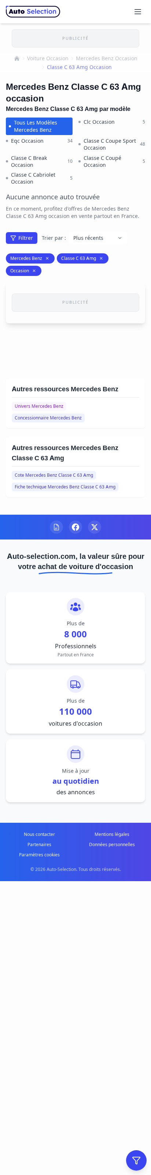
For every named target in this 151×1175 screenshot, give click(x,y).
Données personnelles (112, 844)
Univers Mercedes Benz (39, 406)
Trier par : (54, 238)
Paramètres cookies (39, 854)
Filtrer (25, 238)
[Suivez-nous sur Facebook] (75, 527)
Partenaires (39, 844)
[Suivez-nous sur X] (94, 527)
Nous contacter (39, 834)
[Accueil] (17, 58)
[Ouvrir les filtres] (136, 1160)
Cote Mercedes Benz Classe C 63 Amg (54, 475)
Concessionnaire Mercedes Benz (48, 418)
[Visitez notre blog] (56, 527)
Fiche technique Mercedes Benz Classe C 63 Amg (65, 486)
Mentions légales (112, 834)
